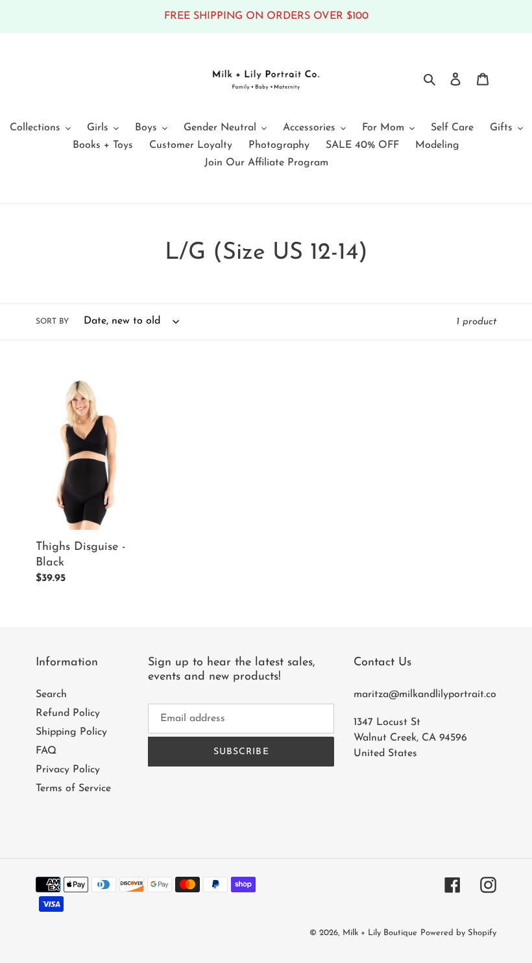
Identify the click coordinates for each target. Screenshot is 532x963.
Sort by (52, 322)
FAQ (46, 751)
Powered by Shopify (458, 933)
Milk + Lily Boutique (380, 933)
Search (51, 694)
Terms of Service (73, 788)
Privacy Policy (68, 770)
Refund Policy (68, 713)
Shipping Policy (71, 732)
